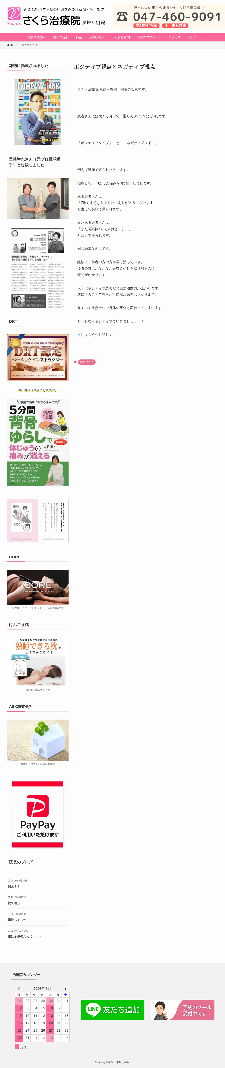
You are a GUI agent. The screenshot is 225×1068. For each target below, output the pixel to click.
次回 (80, 335)
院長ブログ (86, 362)
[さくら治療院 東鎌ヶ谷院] (56, 16)
